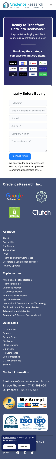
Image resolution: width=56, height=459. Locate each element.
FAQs (5, 254)
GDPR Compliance (12, 360)
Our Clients (8, 246)
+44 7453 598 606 (34, 385)
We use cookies (9, 438)
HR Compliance (10, 352)
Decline (23, 447)
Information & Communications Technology (24, 303)
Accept (9, 447)
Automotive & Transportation (17, 280)
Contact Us (8, 242)
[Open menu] (51, 5)
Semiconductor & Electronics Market (21, 307)
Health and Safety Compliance (18, 257)
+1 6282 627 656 (27, 389)
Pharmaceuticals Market (15, 295)
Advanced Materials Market (16, 311)
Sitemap (7, 364)
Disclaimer (8, 341)
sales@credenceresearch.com (30, 381)
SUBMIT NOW (20, 156)
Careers (7, 333)
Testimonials (9, 250)
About (6, 238)
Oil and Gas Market (12, 291)
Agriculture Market (12, 299)
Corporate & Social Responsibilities (20, 261)
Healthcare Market (12, 283)
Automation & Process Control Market (22, 315)
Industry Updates (11, 265)
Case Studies (9, 329)
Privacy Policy (10, 337)
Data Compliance (11, 356)
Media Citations (10, 345)
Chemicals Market (12, 287)
